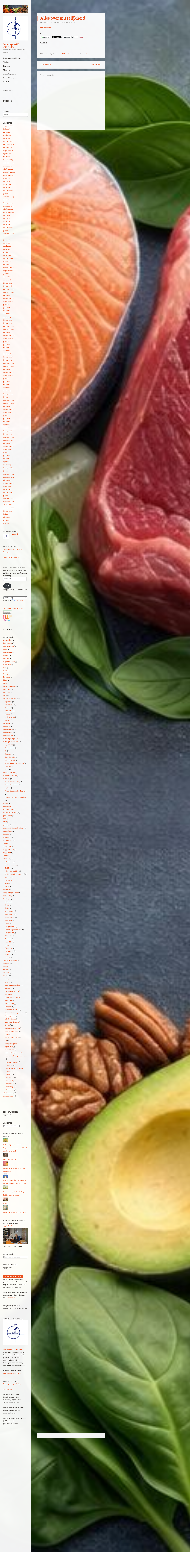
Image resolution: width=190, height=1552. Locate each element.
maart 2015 (7, 391)
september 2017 (8, 299)
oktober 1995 (7, 517)
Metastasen (7, 723)
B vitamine (10, 951)
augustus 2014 (8, 412)
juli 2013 (6, 453)
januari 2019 (7, 262)
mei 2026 (6, 132)
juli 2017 (6, 305)
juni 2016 (6, 345)
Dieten (7, 908)
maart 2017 (7, 317)
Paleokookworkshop (10, 813)
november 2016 (8, 329)
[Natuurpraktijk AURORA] (15, 9)
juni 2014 (6, 419)
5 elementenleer (12, 1062)
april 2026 (7, 135)
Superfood (7, 847)
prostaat (6, 825)
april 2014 (6, 425)
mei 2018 (6, 277)
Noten (5, 803)
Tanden (6, 856)
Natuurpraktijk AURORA (11, 46)
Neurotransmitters (10, 776)
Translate (19, 600)
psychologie (7, 831)
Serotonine (45, 64)
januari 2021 (7, 231)
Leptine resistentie (11, 1031)
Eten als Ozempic (9, 1160)
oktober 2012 (7, 480)
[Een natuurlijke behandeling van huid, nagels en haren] (5, 1189)
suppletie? (7, 853)
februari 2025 (8, 160)
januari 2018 (7, 286)
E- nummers (9, 911)
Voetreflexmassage (10, 961)
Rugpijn (6, 834)
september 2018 (8, 268)
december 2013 (8, 437)
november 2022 (8, 206)
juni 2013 (6, 456)
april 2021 (6, 221)
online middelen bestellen (14, 763)
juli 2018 (6, 274)
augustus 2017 (8, 302)
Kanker (7, 1025)
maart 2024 (7, 188)
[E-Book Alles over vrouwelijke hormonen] (5, 1165)
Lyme (7, 1034)
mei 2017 (6, 311)
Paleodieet (8, 936)
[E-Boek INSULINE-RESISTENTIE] (5, 1209)
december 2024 (8, 163)
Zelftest (6, 973)
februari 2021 (8, 228)
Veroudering (7, 896)
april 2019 (6, 252)
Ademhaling (7, 640)
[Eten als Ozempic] (5, 1157)
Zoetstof (8, 954)
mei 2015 (6, 385)
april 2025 (7, 154)
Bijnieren (8, 702)
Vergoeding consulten (11, 893)
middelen (6, 726)
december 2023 (8, 197)
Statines (8, 877)
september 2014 (9, 409)
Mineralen (8, 920)
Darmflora (9, 1078)
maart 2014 (7, 428)
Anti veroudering (11, 865)
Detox (5, 649)
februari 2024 (8, 191)
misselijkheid (45, 28)
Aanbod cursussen (9, 74)
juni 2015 (6, 382)
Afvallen (8, 902)
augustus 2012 (8, 486)
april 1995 (6, 520)
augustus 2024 (8, 175)
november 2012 (8, 477)
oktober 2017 (7, 295)
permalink (85, 54)
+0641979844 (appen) (11, 557)
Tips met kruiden (12, 871)
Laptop (7, 788)
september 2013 (8, 446)
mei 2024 (6, 181)
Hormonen (7, 665)
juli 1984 (6, 523)
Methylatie (96, 64)
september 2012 (9, 483)
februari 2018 (8, 283)
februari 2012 (8, 493)
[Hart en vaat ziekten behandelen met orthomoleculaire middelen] (5, 1177)
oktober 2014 (7, 406)
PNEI (5, 822)
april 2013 (6, 462)
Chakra (8, 1075)
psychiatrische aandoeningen (14, 828)
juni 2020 (6, 240)
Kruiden (8, 868)
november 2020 (9, 237)
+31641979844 (8, 1389)
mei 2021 (6, 218)
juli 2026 (6, 129)
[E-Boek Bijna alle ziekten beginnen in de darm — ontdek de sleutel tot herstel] (5, 1142)
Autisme (9, 1065)
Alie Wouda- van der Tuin (68, 22)
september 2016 (9, 335)
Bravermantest (8, 646)
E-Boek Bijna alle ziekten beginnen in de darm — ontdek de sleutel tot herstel (15, 1148)
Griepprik (8, 1007)
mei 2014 (6, 422)
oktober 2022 (8, 209)
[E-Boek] (5, 1201)
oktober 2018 (7, 265)
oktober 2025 (8, 148)
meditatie (6, 693)
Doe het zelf (7, 652)
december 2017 (8, 289)
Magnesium (10, 927)
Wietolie (6, 964)
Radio (7, 770)
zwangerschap (8, 1096)
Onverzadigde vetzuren (13, 930)
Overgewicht (9, 933)
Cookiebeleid (11, 1298)
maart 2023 (7, 200)
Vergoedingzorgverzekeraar (13, 608)
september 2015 (8, 372)
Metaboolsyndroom (12, 1038)
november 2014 (8, 403)
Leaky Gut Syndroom (12, 1028)
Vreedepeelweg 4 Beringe (12, 1384)
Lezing (5, 674)
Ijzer (7, 924)
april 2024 (7, 185)
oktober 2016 (7, 332)
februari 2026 (8, 141)
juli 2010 (6, 514)
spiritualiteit (8, 840)
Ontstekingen (8, 810)
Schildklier (9, 711)
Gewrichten (9, 1001)
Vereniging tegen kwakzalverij (15, 791)
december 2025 (8, 144)
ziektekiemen (8, 1093)
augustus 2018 (8, 271)
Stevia (8, 957)
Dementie (8, 994)
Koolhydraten (9, 917)
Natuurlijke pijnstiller (11, 739)
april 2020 (7, 246)
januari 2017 (7, 323)
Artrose (7, 982)
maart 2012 (7, 490)
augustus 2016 (8, 339)
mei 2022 (6, 215)
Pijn (4, 819)
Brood (7, 905)
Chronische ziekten (12, 991)
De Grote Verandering (12, 782)
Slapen (7, 714)
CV (6, 751)
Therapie (6, 70)
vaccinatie (8, 880)
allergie (7, 979)
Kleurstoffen (9, 914)
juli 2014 (6, 416)
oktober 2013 (7, 443)
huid (5, 671)
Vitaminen (8, 948)
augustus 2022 (8, 212)
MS (6, 1041)
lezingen (6, 677)
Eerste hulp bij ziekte (12, 997)
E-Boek (5, 1204)
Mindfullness (8, 729)
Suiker (7, 945)
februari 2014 (8, 431)
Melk (5, 696)
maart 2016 (7, 354)
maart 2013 (7, 465)
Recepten (8, 939)
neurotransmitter (9, 773)
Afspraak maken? (8, 1226)
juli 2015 (6, 379)
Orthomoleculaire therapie (14, 874)
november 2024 (8, 166)
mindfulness (8, 733)
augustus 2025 (8, 151)
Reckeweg (9, 1087)
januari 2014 (7, 434)
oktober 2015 (7, 369)
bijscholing (9, 745)
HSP (4, 668)
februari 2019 (8, 258)
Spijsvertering (10, 717)
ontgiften (9, 1081)
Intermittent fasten (10, 78)
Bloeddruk (8, 988)
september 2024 (9, 172)
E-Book (5, 656)
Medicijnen (7, 689)
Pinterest (8, 766)
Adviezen (8, 862)
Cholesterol (9, 705)
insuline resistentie (12, 1022)
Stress (7, 720)
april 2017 (6, 314)
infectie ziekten (10, 1019)
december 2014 (8, 400)
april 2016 (6, 351)
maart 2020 (7, 249)
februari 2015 (8, 394)
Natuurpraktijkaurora (11, 742)
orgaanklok (10, 1084)
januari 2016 (7, 360)
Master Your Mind (9, 686)
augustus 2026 (8, 126)
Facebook (7, 101)
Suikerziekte (9, 1050)
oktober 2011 (7, 505)
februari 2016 (8, 357)
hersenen (6, 659)
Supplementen (8, 850)
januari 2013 (7, 471)
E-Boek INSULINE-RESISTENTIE (14, 1212)
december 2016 (8, 326)
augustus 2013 (8, 449)
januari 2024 (7, 194)
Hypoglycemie (10, 1016)
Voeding (6, 899)
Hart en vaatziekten (12, 1010)
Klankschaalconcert (12, 785)
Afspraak (15, 534)
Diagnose (6, 66)
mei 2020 (6, 243)
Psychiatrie (9, 1047)
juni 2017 (6, 308)
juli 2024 (6, 178)
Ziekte (70, 54)
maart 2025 (7, 157)
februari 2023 (8, 203)
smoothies (8, 942)
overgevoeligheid (11, 1044)
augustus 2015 (8, 376)
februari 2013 (8, 468)
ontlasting (7, 806)
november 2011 (8, 502)
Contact (6, 82)
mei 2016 (6, 348)
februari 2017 (8, 320)
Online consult (10, 760)
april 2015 (6, 388)
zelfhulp (6, 970)
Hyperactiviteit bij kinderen (15, 1013)
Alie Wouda (8, 91)
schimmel (6, 837)
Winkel (6, 62)
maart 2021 (7, 225)
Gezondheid (9, 1004)
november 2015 (8, 366)
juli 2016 (6, 342)
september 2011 (8, 508)
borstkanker (7, 643)
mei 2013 (6, 459)
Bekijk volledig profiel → (12, 1373)
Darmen (7, 708)
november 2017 (8, 292)
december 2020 (8, 234)
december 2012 (8, 474)
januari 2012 (7, 496)
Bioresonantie (10, 748)
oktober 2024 (8, 169)
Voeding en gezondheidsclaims (16, 797)
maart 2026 (7, 138)
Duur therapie (10, 757)
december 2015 (8, 363)
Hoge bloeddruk (9, 662)
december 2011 (8, 499)
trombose (6, 890)
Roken (7, 887)
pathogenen (7, 816)
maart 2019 (7, 255)
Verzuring (9, 1090)
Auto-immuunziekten (12, 985)
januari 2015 (7, 397)
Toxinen (6, 884)
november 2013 (8, 440)
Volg (7, 586)
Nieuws (6, 779)
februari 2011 (7, 511)
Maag (5, 683)
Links (5, 680)
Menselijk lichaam (9, 699)
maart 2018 (7, 280)
